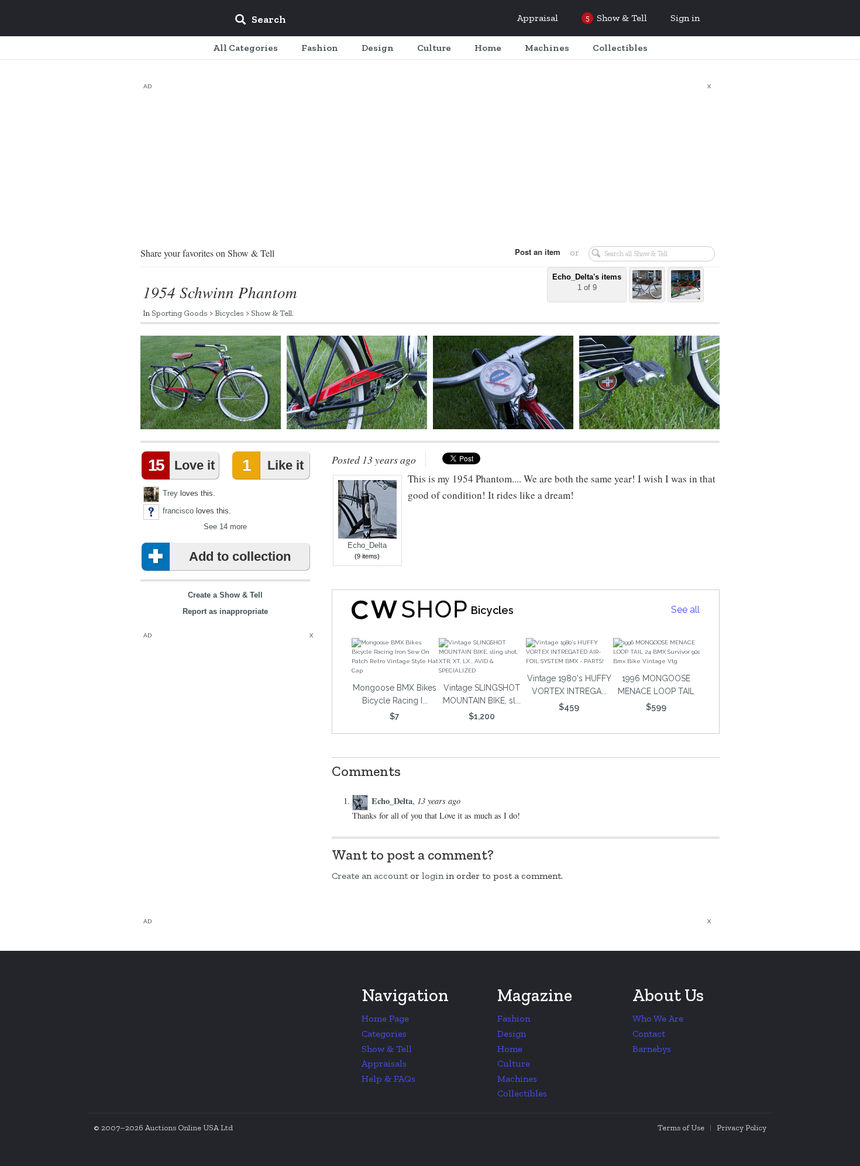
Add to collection (240, 556)
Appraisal (537, 17)
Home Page (385, 1018)
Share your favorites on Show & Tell (207, 253)
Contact (648, 1033)
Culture (513, 1063)
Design (511, 1033)
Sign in (685, 17)
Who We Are (657, 1018)
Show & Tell (271, 313)
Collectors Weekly (155, 18)
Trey (170, 492)
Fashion (513, 1018)
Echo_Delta (367, 545)
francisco (178, 510)
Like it (272, 465)
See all (685, 609)
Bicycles (229, 313)
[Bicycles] (408, 610)
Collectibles (522, 1093)
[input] (345, 21)
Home (509, 1048)
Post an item (537, 251)
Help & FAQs (388, 1078)
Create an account (370, 875)
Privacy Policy (741, 1128)
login (432, 875)
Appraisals (384, 1063)
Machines (517, 1078)
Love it (181, 465)
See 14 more (225, 526)
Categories (384, 1033)
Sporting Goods (180, 313)
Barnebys (651, 1048)
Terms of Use (681, 1128)
